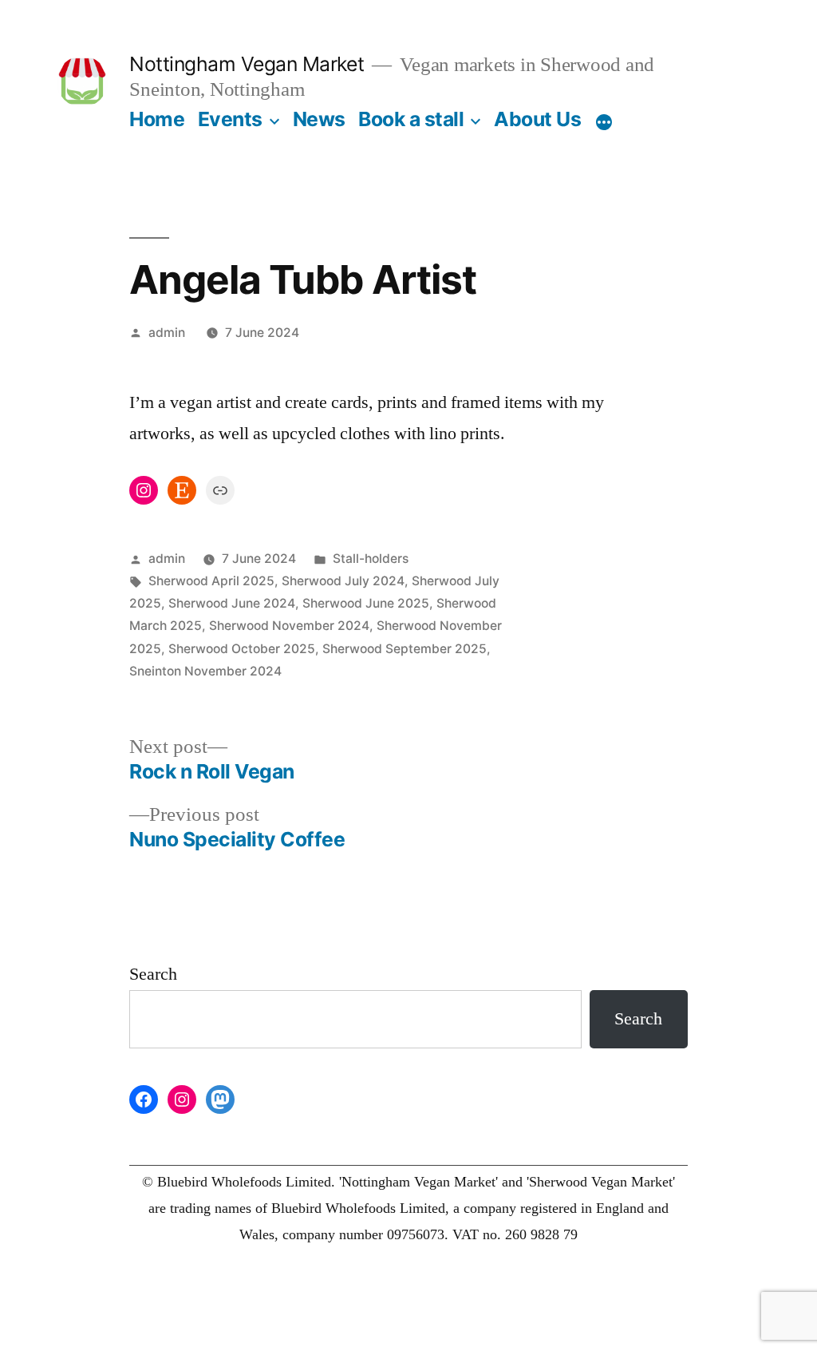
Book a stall (411, 119)
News (319, 119)
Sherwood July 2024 (343, 580)
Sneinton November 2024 (205, 671)
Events (230, 119)
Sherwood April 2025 (211, 580)
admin (166, 332)
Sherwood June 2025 (365, 603)
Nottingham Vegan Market (246, 64)
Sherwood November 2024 (289, 625)
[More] (604, 122)
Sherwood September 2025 (404, 648)
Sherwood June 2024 (231, 603)
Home (156, 119)
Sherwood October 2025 (241, 648)
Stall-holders (370, 558)
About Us (537, 119)
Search (153, 974)
